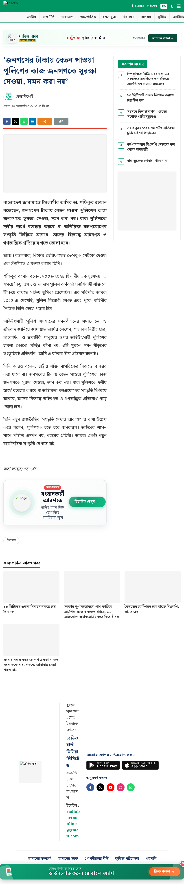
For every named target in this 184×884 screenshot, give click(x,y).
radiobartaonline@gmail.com (73, 824)
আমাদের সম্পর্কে (39, 858)
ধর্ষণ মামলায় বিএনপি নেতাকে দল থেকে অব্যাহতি (151, 147)
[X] (15, 121)
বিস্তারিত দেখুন (87, 501)
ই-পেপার (138, 6)
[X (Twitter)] (100, 787)
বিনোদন (128, 17)
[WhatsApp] (24, 121)
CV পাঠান (139, 38)
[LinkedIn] (32, 121)
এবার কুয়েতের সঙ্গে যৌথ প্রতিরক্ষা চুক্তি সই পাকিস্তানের (151, 131)
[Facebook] (7, 121)
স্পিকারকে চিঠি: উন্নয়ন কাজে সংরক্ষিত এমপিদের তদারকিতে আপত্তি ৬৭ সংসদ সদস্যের (148, 79)
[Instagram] (121, 787)
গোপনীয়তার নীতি (97, 858)
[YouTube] (110, 787)
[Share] (44, 121)
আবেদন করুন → (163, 38)
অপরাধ (146, 17)
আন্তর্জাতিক (88, 17)
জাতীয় (31, 17)
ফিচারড (11, 540)
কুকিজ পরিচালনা (127, 858)
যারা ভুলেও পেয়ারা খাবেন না (147, 160)
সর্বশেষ (152, 6)
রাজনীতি (49, 17)
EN (164, 6)
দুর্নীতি (162, 17)
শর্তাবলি (151, 858)
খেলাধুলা (109, 17)
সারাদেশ (67, 17)
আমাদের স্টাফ (68, 858)
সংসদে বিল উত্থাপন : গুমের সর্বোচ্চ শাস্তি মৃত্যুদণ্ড (147, 114)
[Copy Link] (61, 121)
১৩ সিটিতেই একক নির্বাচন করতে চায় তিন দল (150, 98)
